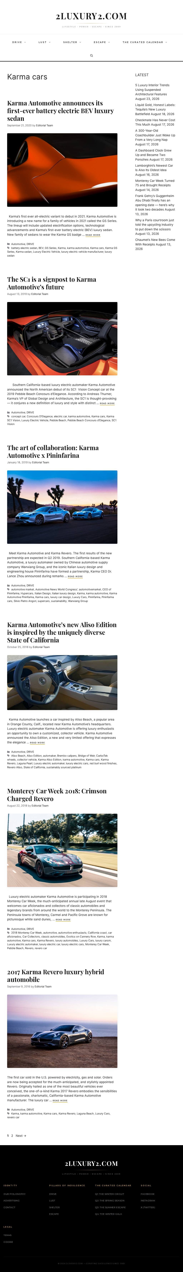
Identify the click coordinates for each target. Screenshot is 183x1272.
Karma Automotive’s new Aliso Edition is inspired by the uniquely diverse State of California (62, 632)
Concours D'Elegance (40, 416)
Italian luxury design (64, 593)
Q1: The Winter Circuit (109, 1194)
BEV (41, 247)
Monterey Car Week (97, 944)
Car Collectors (31, 936)
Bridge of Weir (86, 755)
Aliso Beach (18, 755)
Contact (9, 1207)
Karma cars (97, 247)
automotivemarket (90, 589)
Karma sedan (24, 251)
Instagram (148, 1200)
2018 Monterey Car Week (26, 932)
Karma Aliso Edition (49, 759)
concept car (18, 416)
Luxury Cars (79, 597)
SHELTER (70, 42)
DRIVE (17, 42)
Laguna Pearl (24, 763)
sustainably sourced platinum (63, 767)
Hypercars (27, 593)
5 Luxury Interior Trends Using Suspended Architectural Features (152, 89)
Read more (93, 235)
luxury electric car (49, 944)
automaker (49, 755)
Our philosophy (14, 1194)
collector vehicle (27, 759)
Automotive (18, 243)
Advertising (12, 1200)
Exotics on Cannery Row (81, 936)
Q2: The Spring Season (110, 1200)
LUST (43, 42)
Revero (29, 948)
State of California (34, 767)
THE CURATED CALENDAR (143, 42)
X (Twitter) (148, 1207)
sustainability (59, 600)
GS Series (50, 247)
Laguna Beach (85, 1113)
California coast (97, 932)
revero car (41, 948)
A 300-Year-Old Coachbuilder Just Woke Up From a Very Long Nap (155, 135)
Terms (8, 1235)
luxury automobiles (66, 940)
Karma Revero (45, 940)
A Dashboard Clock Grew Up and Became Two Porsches (153, 155)
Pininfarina (94, 597)
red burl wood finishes (103, 763)
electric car (60, 416)
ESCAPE (100, 42)
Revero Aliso (14, 767)
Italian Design (43, 593)
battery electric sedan (24, 247)
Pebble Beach (58, 420)
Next (21, 1135)
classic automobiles (53, 936)
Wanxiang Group (78, 600)
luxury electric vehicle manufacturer (82, 251)
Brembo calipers (67, 755)
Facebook (148, 1194)
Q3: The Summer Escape (110, 1207)
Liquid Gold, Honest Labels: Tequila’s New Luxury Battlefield (155, 109)
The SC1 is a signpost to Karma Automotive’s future (51, 283)
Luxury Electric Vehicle (46, 251)
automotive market (22, 589)
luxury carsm (103, 940)
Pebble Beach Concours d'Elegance (89, 420)
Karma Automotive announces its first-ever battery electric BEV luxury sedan (60, 110)
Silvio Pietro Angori (25, 600)
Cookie (8, 1242)
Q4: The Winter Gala (108, 1214)
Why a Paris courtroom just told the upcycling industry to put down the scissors (154, 224)
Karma (62, 247)
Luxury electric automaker (49, 763)
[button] (26, 42)
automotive (50, 932)
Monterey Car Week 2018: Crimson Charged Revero (57, 795)
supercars (44, 600)
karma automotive (78, 247)
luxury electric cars (77, 763)
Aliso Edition (34, 755)
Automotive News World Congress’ (56, 589)
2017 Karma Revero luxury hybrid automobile (55, 975)
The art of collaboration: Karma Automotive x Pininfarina (53, 451)
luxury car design (60, 597)
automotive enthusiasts (72, 932)
